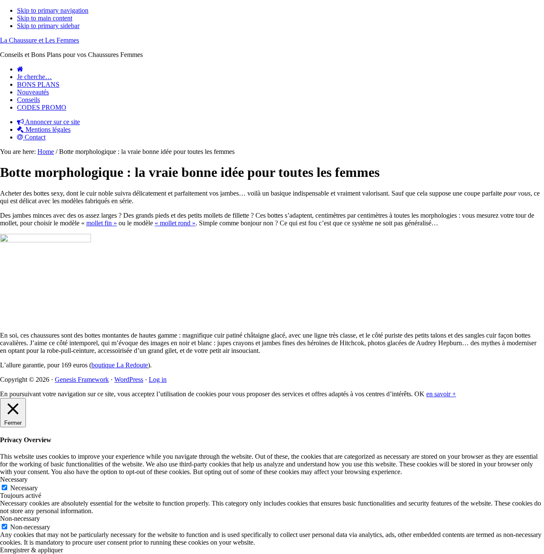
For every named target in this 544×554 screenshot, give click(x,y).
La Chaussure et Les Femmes (39, 40)
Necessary (24, 487)
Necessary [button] (14, 479)
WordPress (128, 379)
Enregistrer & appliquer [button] (31, 550)
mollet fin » (101, 223)
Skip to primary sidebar (48, 25)
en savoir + (441, 394)
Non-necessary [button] (20, 518)
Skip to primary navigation (52, 10)
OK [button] (419, 394)
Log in (158, 379)
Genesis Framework (82, 379)
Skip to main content (44, 18)
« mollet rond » (175, 223)
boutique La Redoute (119, 365)
